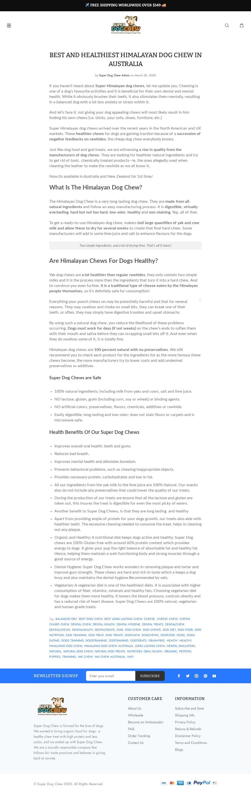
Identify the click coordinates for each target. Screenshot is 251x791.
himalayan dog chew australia (108, 646)
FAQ (131, 728)
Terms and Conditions (191, 742)
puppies (55, 657)
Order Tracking (139, 735)
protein (185, 651)
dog (120, 630)
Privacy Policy (185, 722)
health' (172, 640)
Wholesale (135, 715)
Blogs (179, 749)
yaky (130, 657)
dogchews (150, 635)
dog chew (133, 630)
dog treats (114, 635)
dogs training (72, 640)
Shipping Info (185, 715)
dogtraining (118, 640)
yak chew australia (109, 657)
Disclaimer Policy (188, 735)
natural (55, 651)
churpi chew (59, 624)
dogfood (168, 635)
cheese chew (167, 619)
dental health (104, 624)
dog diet (169, 630)
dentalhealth (82, 630)
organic (170, 651)
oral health (153, 651)
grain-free (157, 640)
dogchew (132, 635)
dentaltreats (105, 630)
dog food (185, 630)
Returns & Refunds (188, 728)
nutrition (134, 651)
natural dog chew (78, 651)
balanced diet (66, 619)
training (69, 657)
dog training (76, 635)
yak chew (85, 657)
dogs (181, 635)
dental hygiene (128, 624)
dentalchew (174, 624)
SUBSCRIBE (150, 676)
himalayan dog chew (65, 646)
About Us (134, 708)
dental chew (81, 624)
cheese (149, 619)
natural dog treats (110, 651)
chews (184, 619)
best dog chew (90, 619)
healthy (185, 640)
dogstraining (96, 640)
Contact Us (136, 742)
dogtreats (138, 640)
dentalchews (59, 630)
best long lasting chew (123, 619)
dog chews (152, 630)
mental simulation (181, 646)
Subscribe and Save (189, 708)
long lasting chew (150, 646)
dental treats (152, 624)
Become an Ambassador (145, 722)
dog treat (96, 635)
